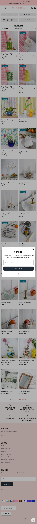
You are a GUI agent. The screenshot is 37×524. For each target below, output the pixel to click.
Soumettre (18, 268)
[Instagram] (18, 273)
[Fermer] (33, 249)
